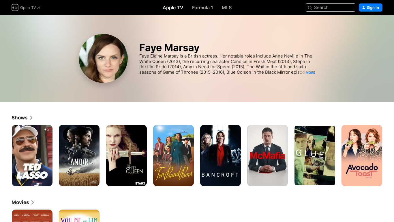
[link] (22, 117)
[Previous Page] (6, 155)
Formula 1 (202, 7)
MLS (227, 7)
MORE (310, 73)
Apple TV (173, 7)
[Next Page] (388, 155)
